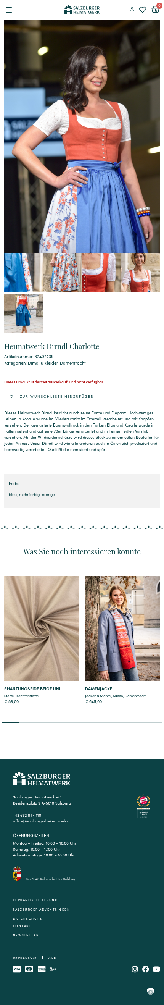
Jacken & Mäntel (98, 695)
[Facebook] (145, 969)
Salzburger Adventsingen (41, 909)
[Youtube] (156, 969)
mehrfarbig (29, 494)
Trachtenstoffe (27, 695)
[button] (9, 9)
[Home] (82, 9)
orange (48, 494)
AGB (52, 957)
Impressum (25, 957)
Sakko (118, 695)
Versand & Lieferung (35, 900)
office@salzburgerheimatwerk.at (42, 821)
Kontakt (22, 925)
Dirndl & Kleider (43, 363)
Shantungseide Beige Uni (32, 688)
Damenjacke (98, 688)
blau (13, 494)
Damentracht (73, 363)
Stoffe (9, 695)
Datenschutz (27, 918)
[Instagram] (135, 969)
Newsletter (26, 935)
